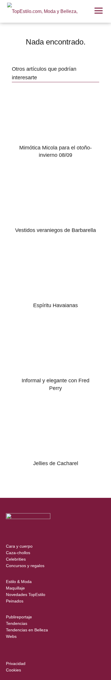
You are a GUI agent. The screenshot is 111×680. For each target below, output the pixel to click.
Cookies (13, 670)
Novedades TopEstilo (25, 594)
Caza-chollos (18, 552)
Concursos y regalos (25, 565)
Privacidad (15, 663)
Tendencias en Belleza (27, 630)
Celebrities (16, 559)
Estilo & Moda (19, 581)
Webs (11, 636)
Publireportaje (19, 617)
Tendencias (16, 623)
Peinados (14, 601)
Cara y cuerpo (19, 546)
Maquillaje (15, 588)
